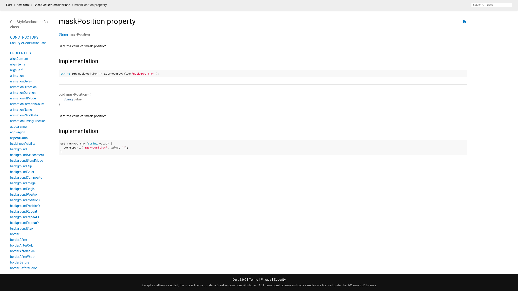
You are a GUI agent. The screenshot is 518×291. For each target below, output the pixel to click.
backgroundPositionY (25, 206)
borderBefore (19, 262)
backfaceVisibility (22, 144)
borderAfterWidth (22, 257)
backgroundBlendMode (26, 160)
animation (17, 76)
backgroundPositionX (25, 200)
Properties (20, 53)
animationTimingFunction (28, 121)
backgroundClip (21, 166)
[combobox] (491, 5)
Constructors (24, 37)
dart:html (23, 5)
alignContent (19, 59)
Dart (9, 5)
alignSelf (16, 70)
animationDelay (21, 81)
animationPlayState (24, 115)
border (14, 234)
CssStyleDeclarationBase (52, 5)
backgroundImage (23, 183)
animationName (21, 110)
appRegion (17, 132)
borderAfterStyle (22, 251)
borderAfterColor (22, 245)
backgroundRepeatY (24, 223)
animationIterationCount (27, 104)
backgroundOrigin (22, 189)
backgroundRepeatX (24, 217)
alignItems (17, 64)
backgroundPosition (24, 194)
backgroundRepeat (23, 211)
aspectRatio (19, 138)
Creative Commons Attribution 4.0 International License (254, 285)
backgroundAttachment (27, 155)
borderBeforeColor (23, 268)
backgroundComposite (26, 177)
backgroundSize (21, 228)
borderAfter (18, 240)
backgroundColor (22, 172)
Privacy (266, 280)
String (63, 34)
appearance (18, 127)
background (18, 149)
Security (280, 280)
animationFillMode (23, 98)
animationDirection (23, 87)
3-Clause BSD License (361, 285)
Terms (253, 280)
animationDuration (23, 93)
